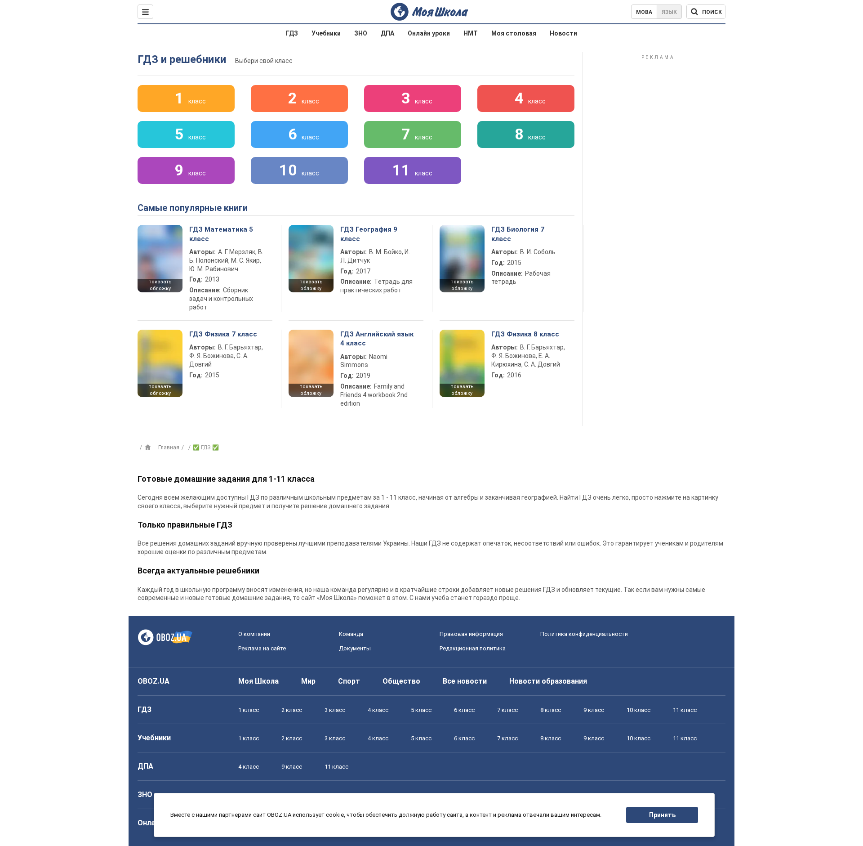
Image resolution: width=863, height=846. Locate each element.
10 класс (638, 710)
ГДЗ (292, 33)
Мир (308, 681)
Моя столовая (513, 33)
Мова (644, 12)
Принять (662, 815)
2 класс (291, 710)
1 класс (248, 710)
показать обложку (160, 285)
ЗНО (360, 33)
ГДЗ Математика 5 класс (221, 233)
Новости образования (548, 681)
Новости (563, 33)
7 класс (507, 710)
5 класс (421, 710)
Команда (351, 634)
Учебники (326, 33)
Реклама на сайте (262, 648)
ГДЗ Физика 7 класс (223, 334)
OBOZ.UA (153, 681)
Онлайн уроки (429, 33)
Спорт (349, 681)
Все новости (465, 681)
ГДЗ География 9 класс (368, 233)
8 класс (550, 710)
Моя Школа (258, 681)
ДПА (387, 33)
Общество (401, 681)
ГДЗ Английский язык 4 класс (377, 338)
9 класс (593, 710)
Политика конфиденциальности (584, 634)
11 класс (685, 710)
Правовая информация (471, 634)
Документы (355, 648)
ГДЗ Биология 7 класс (517, 233)
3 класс (335, 710)
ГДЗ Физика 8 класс (525, 334)
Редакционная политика (473, 648)
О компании (254, 634)
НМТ (470, 33)
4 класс (378, 710)
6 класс (464, 710)
